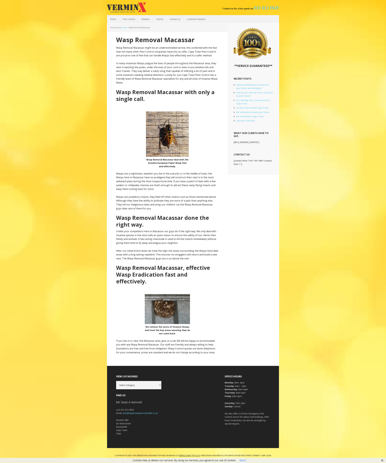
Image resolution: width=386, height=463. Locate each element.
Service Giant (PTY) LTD (189, 455)
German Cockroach (245, 120)
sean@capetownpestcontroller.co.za (140, 413)
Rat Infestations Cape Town (249, 116)
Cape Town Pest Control (126, 7)
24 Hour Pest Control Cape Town (252, 107)
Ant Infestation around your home (252, 112)
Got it (243, 460)
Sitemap (255, 455)
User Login (266, 455)
